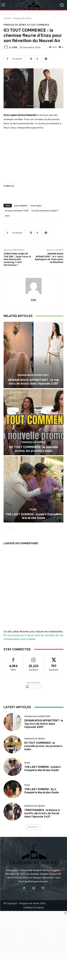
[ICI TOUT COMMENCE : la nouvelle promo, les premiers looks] (33, 422)
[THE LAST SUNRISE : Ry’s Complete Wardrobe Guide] (13, 789)
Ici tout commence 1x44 (16, 210)
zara (7, 215)
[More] (46, 58)
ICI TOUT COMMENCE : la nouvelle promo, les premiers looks (33, 448)
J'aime (13, 658)
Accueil (7, 18)
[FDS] (6, 47)
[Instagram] (33, 888)
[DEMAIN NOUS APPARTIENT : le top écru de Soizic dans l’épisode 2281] (33, 355)
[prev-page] (6, 529)
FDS (15, 47)
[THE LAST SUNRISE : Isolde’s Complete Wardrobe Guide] (33, 489)
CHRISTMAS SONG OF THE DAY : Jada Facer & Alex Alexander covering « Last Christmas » (17, 259)
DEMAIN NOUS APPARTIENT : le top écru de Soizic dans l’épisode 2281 (33, 381)
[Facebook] (24, 888)
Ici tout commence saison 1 (45, 210)
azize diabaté (20, 205)
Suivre (33, 658)
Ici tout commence (38, 25)
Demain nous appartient (33, 375)
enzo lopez (36, 205)
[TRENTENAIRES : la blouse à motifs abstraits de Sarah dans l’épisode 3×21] (13, 812)
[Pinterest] (42, 888)
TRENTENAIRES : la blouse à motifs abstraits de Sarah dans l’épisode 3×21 (42, 813)
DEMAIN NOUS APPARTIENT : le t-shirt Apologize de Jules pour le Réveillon (49, 257)
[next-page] (11, 529)
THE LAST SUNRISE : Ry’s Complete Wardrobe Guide (41, 791)
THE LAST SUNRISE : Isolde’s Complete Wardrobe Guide (33, 516)
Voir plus (32, 826)
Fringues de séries (22, 18)
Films (33, 509)
